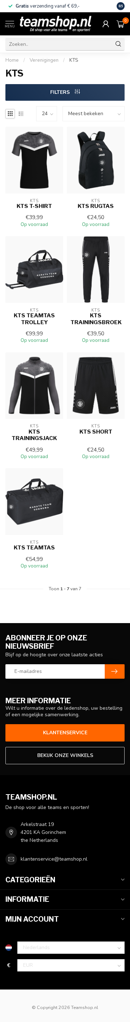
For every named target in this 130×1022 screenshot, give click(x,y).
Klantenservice (65, 732)
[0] (121, 24)
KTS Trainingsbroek (95, 318)
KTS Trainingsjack (34, 435)
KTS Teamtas (34, 547)
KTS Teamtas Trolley (34, 318)
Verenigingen (44, 60)
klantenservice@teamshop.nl (54, 859)
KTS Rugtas (96, 206)
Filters (60, 92)
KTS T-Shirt (34, 206)
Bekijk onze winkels (65, 755)
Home (12, 60)
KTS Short (95, 432)
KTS (73, 60)
